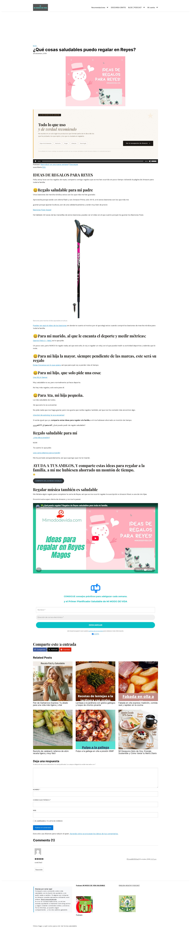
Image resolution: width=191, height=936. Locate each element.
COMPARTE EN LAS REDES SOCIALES (48, 481)
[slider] (154, 161)
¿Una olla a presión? (41, 437)
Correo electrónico (42, 800)
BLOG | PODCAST (135, 7)
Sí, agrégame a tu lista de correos (49, 821)
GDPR (96, 634)
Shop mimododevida (49, 899)
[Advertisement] (95, 27)
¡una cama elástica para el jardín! (46, 453)
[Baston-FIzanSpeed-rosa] (83, 269)
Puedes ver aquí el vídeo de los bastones (50, 325)
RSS (44, 167)
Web (34, 810)
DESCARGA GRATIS (118, 7)
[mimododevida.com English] (127, 904)
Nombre (36, 789)
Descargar (74, 164)
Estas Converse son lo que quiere (47, 365)
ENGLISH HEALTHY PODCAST (129, 885)
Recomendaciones (98, 7)
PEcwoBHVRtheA (133, 859)
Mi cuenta (151, 7)
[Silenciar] (150, 161)
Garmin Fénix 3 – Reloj (42, 340)
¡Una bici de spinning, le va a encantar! (48, 415)
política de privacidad (96, 631)
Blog (35, 46)
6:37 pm (153, 859)
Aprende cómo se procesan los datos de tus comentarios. (94, 834)
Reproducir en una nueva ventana (54, 164)
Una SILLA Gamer (40, 377)
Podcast (79, 915)
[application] (95, 161)
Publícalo (54, 650)
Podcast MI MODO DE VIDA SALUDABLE (90, 885)
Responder (39, 869)
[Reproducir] (36, 161)
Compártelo (41, 650)
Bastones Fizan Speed (42, 210)
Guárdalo (66, 650)
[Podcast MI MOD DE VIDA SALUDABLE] (84, 904)
